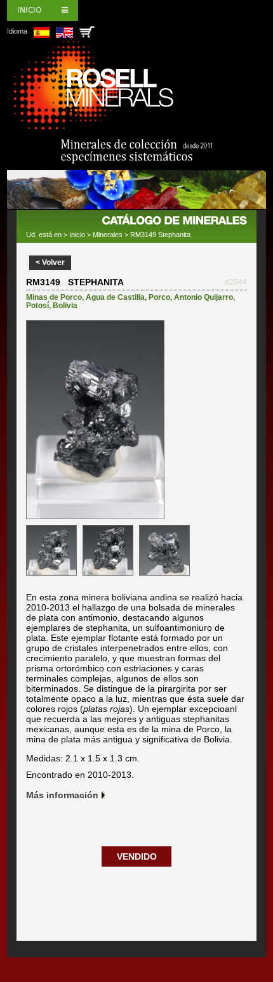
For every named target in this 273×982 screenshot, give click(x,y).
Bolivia (65, 305)
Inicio (29, 10)
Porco (159, 297)
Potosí (37, 305)
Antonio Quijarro (203, 297)
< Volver (50, 262)
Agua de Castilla (115, 297)
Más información (62, 795)
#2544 (236, 282)
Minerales (108, 234)
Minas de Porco (54, 297)
